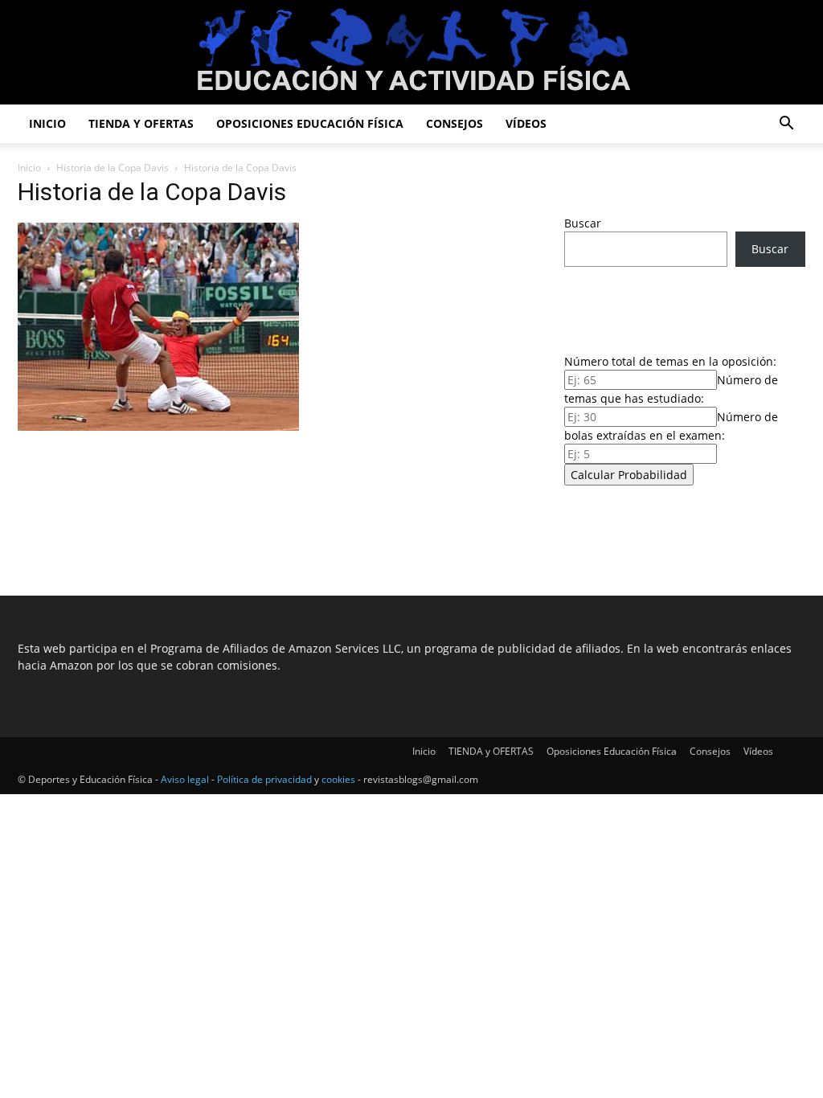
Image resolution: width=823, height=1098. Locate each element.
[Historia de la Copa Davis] (158, 426)
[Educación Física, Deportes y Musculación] (411, 53)
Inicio (47, 123)
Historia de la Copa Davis (112, 167)
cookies (338, 779)
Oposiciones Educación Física (309, 123)
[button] (786, 125)
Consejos (454, 123)
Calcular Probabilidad (629, 474)
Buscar (582, 223)
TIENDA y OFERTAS (141, 123)
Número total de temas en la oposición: (670, 361)
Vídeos (526, 123)
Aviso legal (185, 779)
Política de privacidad (264, 779)
